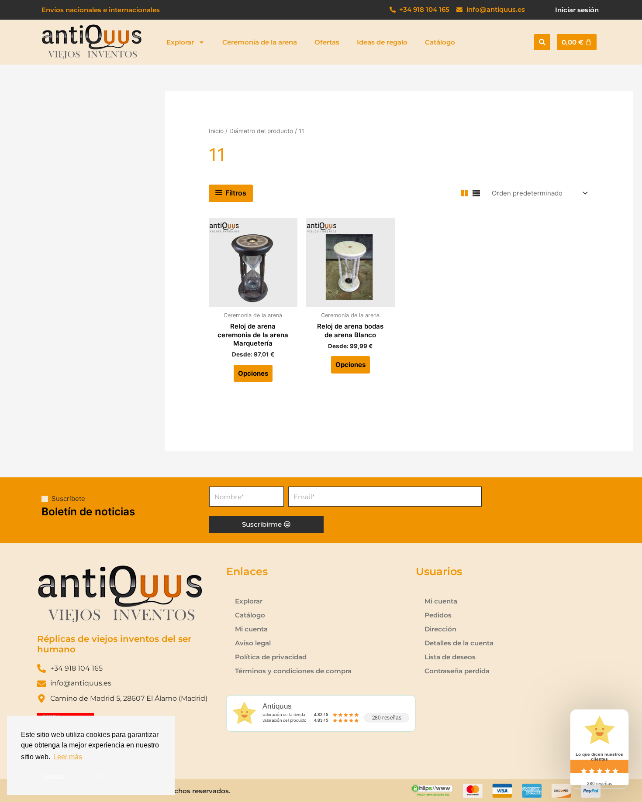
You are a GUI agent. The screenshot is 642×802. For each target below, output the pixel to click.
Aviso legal (253, 643)
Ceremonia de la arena (259, 42)
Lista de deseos (450, 657)
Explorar (180, 42)
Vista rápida (253, 299)
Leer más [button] (67, 757)
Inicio (216, 130)
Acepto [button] (54, 775)
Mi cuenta (251, 629)
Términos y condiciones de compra (293, 671)
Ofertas (326, 42)
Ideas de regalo (382, 42)
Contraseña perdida (457, 671)
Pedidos (438, 615)
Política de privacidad (271, 657)
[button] (542, 42)
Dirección (440, 629)
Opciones (253, 373)
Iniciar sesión (577, 10)
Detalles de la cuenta (459, 643)
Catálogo (440, 42)
